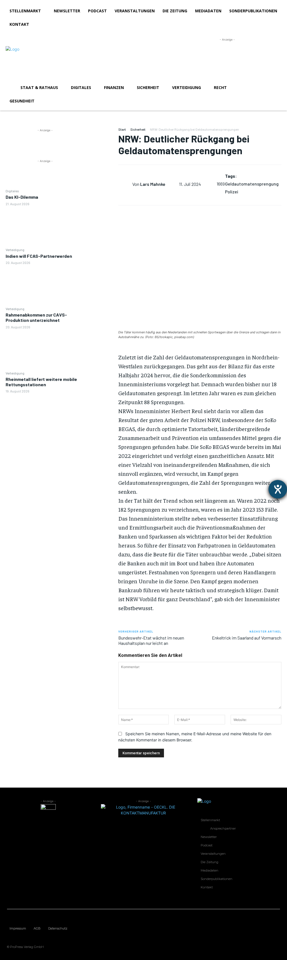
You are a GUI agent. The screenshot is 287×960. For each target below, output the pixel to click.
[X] (101, 146)
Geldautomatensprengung (252, 183)
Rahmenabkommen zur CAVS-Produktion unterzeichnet (36, 317)
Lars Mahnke (152, 184)
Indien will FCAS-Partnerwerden (39, 256)
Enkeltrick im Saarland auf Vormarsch (246, 637)
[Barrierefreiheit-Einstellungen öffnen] (278, 489)
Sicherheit (137, 129)
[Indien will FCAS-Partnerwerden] (45, 285)
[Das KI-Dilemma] (45, 226)
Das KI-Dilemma (22, 197)
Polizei (231, 191)
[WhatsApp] (101, 172)
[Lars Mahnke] (125, 183)
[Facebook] (101, 133)
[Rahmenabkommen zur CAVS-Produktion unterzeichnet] (45, 349)
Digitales (12, 191)
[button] (274, 87)
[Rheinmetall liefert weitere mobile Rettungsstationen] (45, 414)
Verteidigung (15, 250)
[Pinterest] (101, 159)
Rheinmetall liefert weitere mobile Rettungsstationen (41, 381)
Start (122, 129)
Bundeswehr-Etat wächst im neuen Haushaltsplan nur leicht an (151, 640)
